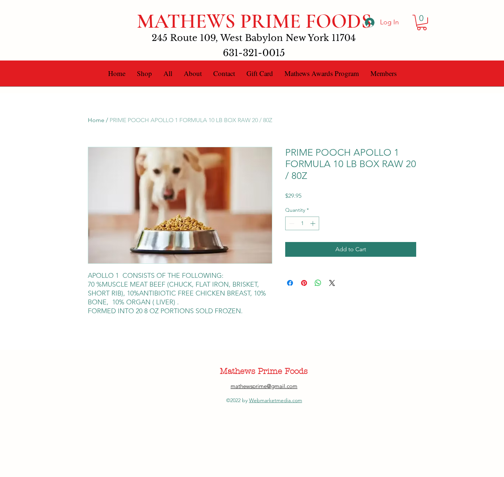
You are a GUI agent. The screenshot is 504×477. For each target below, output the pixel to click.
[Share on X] (332, 283)
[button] (421, 22)
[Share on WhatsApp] (318, 283)
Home (96, 120)
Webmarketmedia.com (275, 400)
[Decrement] (291, 223)
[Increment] (313, 223)
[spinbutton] (302, 223)
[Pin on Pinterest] (304, 283)
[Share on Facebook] (290, 283)
